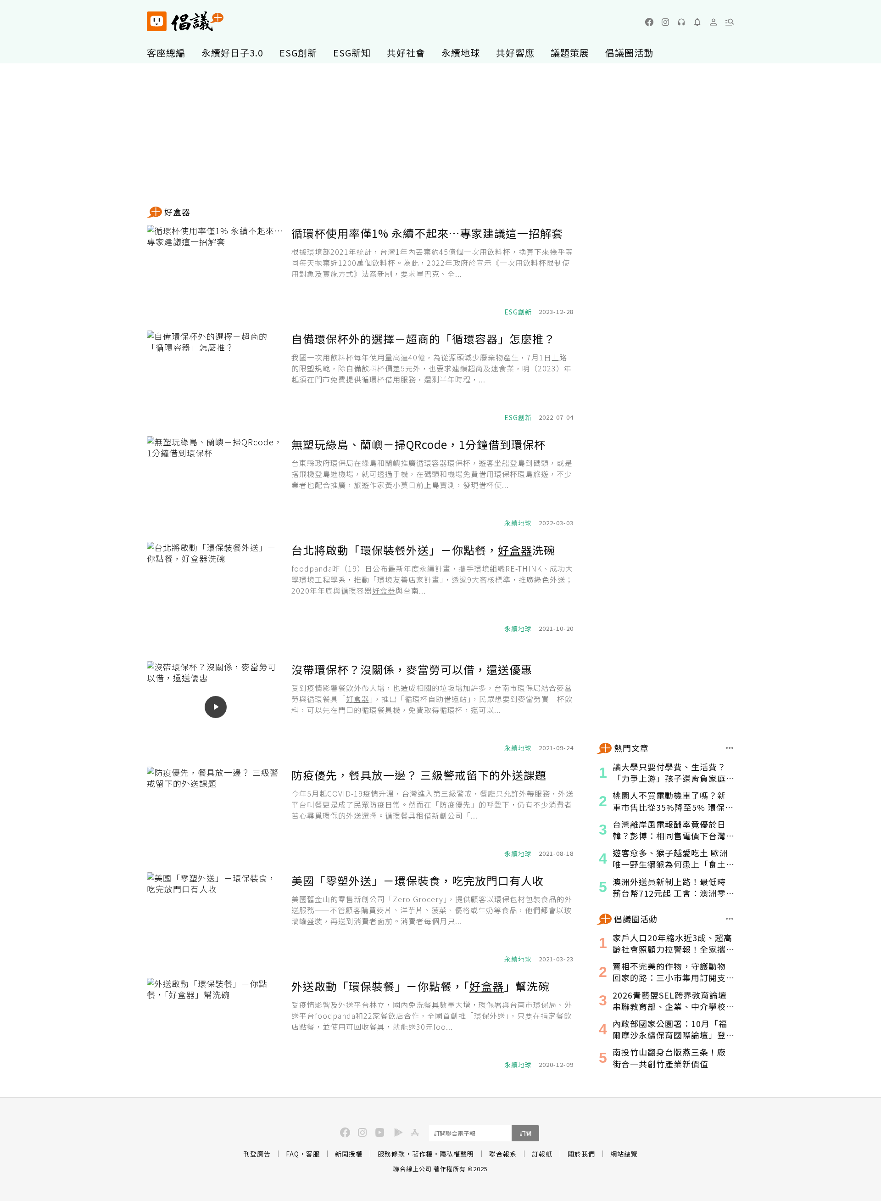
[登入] (713, 22)
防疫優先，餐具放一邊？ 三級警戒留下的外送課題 (418, 775)
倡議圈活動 (629, 52)
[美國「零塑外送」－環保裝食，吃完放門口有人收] (215, 918)
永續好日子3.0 (232, 52)
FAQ (292, 1153)
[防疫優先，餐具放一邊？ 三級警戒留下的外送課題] (215, 813)
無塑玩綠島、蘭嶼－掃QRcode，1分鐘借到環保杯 (418, 444)
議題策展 (570, 52)
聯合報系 (503, 1153)
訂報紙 (542, 1153)
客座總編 (166, 52)
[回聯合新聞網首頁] (157, 21)
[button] (729, 22)
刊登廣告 (257, 1153)
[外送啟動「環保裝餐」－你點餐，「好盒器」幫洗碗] (215, 1024)
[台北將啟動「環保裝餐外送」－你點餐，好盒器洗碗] (215, 588)
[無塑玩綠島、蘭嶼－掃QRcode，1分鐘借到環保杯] (215, 482)
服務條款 (391, 1153)
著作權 (422, 1153)
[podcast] (681, 22)
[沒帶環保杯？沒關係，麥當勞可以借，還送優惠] (215, 707)
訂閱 (525, 1133)
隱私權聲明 (457, 1153)
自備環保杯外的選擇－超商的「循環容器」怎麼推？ (423, 339)
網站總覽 (624, 1153)
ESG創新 (298, 52)
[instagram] (665, 22)
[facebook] (649, 22)
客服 (313, 1153)
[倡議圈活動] (729, 919)
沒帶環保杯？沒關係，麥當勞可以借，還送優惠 (411, 669)
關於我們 (581, 1153)
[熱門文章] (729, 748)
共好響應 (515, 52)
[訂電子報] (697, 22)
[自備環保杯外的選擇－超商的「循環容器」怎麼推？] (215, 376)
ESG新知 (352, 52)
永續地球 (460, 52)
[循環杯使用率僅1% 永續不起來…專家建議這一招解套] (215, 271)
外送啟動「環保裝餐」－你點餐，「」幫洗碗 (420, 986)
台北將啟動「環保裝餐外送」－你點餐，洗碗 (423, 550)
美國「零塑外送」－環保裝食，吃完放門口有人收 (417, 880)
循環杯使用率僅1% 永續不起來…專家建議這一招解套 (427, 233)
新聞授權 (348, 1153)
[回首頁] (185, 21)
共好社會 (406, 52)
